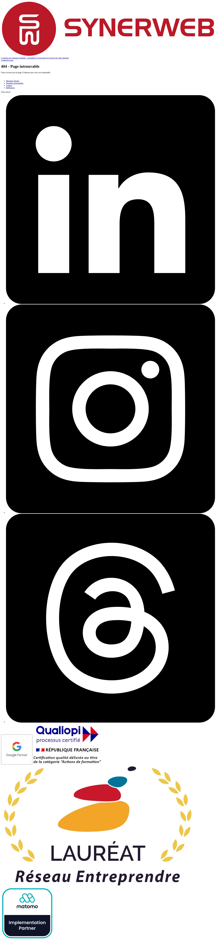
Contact (9, 85)
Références (10, 88)
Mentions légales (12, 81)
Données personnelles (14, 83)
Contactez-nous (7, 60)
